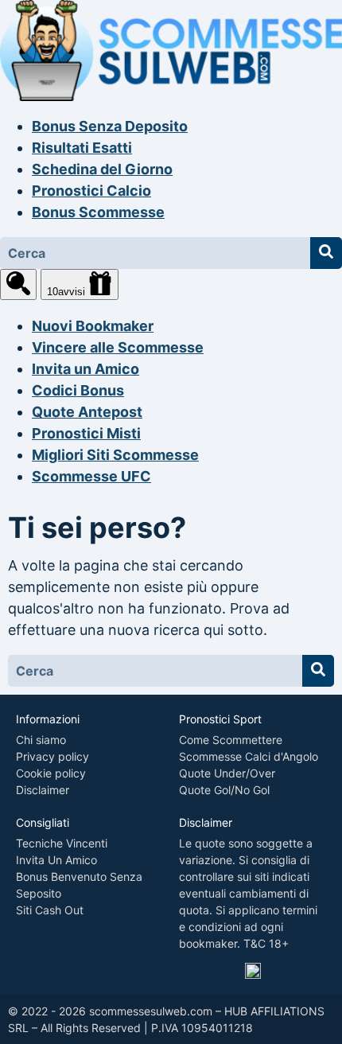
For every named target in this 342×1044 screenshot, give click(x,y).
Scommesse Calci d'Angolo (248, 756)
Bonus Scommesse (98, 212)
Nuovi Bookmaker (93, 325)
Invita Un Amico (56, 860)
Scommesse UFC (91, 476)
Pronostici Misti (86, 433)
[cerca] (18, 284)
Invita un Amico (85, 368)
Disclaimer (42, 790)
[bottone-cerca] (326, 253)
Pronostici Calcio (91, 190)
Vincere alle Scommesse (118, 347)
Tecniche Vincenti (61, 843)
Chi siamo (41, 739)
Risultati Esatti (82, 147)
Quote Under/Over (227, 773)
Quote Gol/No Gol (224, 790)
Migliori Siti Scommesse (115, 454)
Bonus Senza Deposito (110, 126)
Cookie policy (51, 773)
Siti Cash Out (50, 910)
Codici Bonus (78, 390)
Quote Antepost (87, 411)
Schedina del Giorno (102, 169)
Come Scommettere (230, 739)
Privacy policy (52, 756)
